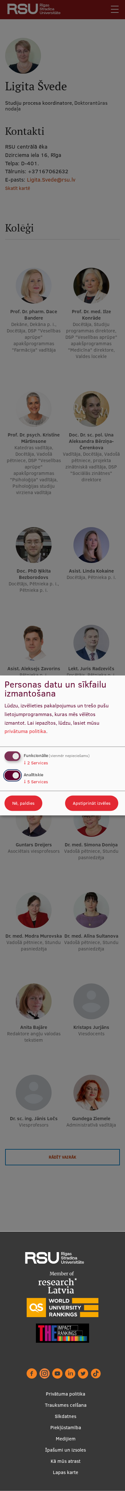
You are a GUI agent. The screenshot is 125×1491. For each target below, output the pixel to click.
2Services (36, 763)
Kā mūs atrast (65, 1461)
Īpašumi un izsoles (65, 1449)
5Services (36, 782)
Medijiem (66, 1438)
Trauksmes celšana (66, 1405)
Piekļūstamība (65, 1427)
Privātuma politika (65, 1393)
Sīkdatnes (65, 1416)
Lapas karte (65, 1472)
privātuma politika (25, 731)
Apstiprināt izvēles (92, 803)
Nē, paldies (23, 803)
